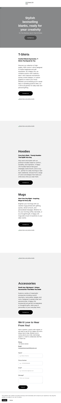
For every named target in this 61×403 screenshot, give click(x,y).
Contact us (30, 38)
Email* (20, 368)
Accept (4, 400)
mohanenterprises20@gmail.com (27, 348)
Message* (21, 375)
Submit (23, 387)
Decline (11, 400)
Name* (20, 353)
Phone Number (22, 360)
